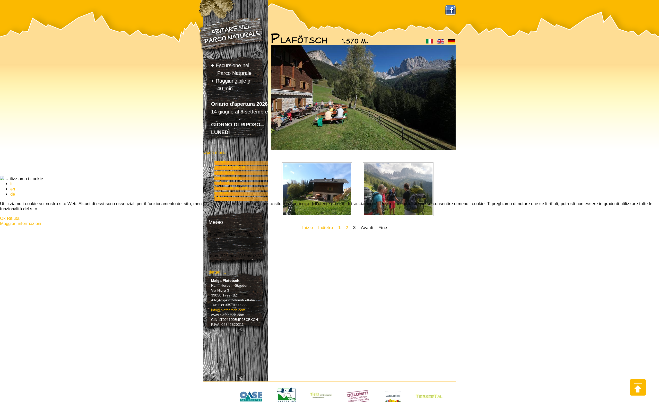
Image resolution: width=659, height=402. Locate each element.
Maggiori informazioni (20, 223)
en (12, 189)
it (11, 183)
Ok (3, 218)
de (12, 194)
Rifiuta (13, 218)
